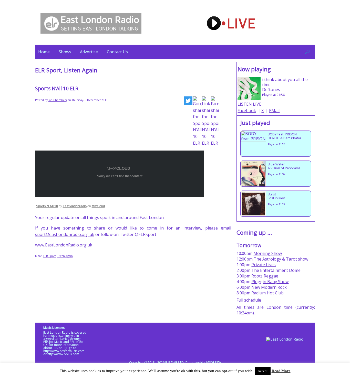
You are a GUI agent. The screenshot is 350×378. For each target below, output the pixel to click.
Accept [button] (262, 371)
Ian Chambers (57, 100)
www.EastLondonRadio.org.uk (63, 245)
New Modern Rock (269, 287)
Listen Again (80, 70)
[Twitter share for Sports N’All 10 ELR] (188, 101)
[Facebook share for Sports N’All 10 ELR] (215, 121)
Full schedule (248, 300)
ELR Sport (48, 70)
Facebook (247, 110)
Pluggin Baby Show (270, 281)
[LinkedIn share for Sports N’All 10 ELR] (206, 121)
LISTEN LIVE (249, 104)
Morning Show (267, 253)
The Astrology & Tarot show (281, 259)
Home (44, 52)
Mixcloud (98, 206)
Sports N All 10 (47, 206)
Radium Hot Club (267, 293)
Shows (65, 52)
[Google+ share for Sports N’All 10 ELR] (197, 121)
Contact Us (117, 52)
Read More (281, 371)
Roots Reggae (264, 276)
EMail (274, 110)
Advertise (89, 52)
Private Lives (263, 264)
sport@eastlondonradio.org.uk (64, 234)
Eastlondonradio (75, 206)
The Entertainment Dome (276, 270)
